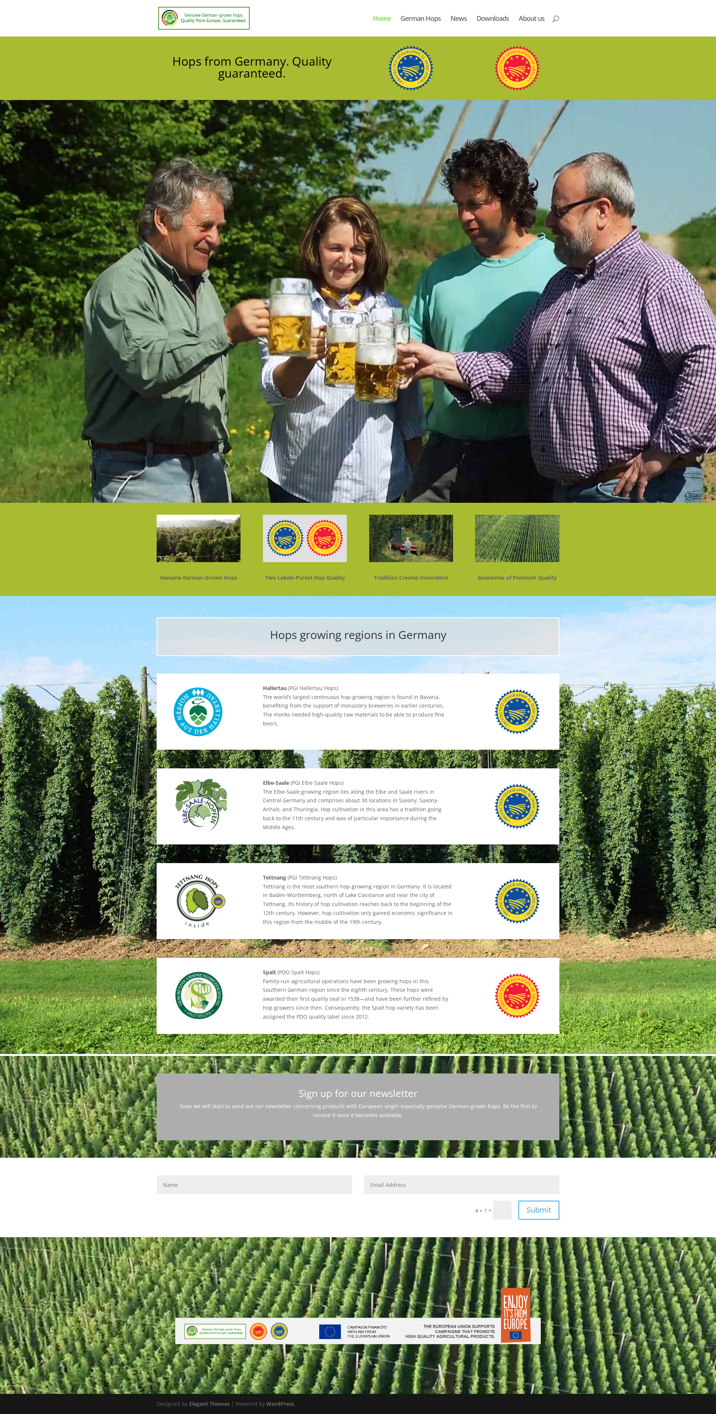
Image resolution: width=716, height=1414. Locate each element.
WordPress (280, 1403)
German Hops (421, 19)
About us (531, 19)
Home (382, 19)
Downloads (493, 19)
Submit (539, 1210)
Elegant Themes (209, 1403)
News (458, 19)
